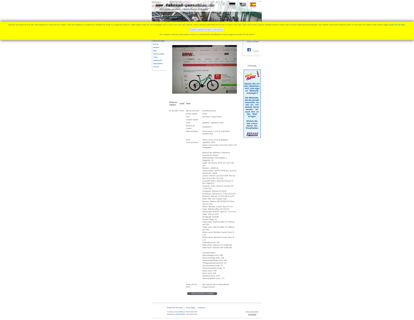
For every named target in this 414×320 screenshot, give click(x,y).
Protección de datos (175, 308)
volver (155, 57)
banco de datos (159, 41)
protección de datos (397, 25)
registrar (156, 47)
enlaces (156, 67)
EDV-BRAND (180, 314)
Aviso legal (190, 308)
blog (154, 50)
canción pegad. (159, 54)
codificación (157, 60)
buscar (155, 44)
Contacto (201, 308)
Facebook (256, 51)
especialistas (158, 63)
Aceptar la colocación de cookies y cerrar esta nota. (207, 30)
